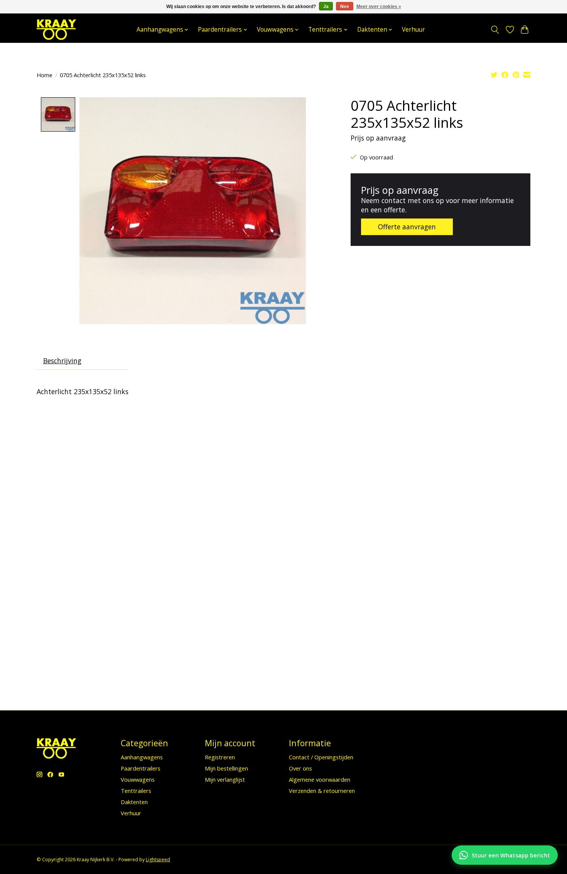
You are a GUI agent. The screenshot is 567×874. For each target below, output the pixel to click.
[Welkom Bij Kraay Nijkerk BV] (56, 29)
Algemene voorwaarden (319, 779)
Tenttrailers (136, 790)
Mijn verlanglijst (225, 779)
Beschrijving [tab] (62, 360)
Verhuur (413, 29)
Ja (326, 6)
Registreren (220, 757)
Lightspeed (158, 859)
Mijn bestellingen (226, 768)
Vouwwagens (138, 779)
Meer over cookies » (378, 6)
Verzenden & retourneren (322, 790)
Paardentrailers (140, 768)
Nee (344, 6)
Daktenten (134, 802)
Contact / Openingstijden (321, 757)
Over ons (300, 768)
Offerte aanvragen (407, 226)
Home (44, 75)
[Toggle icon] (495, 30)
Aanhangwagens (142, 757)
